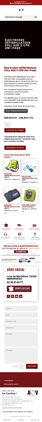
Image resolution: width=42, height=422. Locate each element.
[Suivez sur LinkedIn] (20, 296)
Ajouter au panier (15, 130)
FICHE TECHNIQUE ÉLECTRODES (16, 111)
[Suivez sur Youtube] (16, 296)
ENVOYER (32, 366)
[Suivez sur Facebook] (8, 296)
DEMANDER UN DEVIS (15, 147)
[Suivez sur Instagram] (12, 296)
